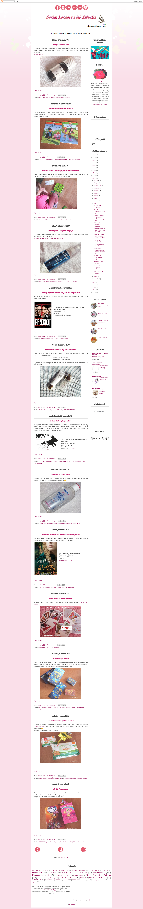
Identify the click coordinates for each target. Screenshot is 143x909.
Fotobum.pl (42, 647)
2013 (94, 290)
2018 (94, 175)
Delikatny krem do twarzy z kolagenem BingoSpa (48, 238)
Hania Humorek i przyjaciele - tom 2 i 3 (61, 109)
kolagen (48, 97)
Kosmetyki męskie (59, 281)
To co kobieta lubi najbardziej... (97, 363)
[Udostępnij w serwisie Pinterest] (65, 95)
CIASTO (105, 870)
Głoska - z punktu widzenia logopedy (100, 354)
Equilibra (65, 778)
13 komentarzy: (51, 775)
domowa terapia (48, 707)
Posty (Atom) (64, 857)
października (97, 185)
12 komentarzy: (51, 521)
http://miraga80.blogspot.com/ (52, 890)
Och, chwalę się (102, 329)
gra (51, 219)
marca (96, 203)
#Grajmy (41, 219)
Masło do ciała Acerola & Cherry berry (102, 313)
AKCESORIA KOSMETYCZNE (60, 870)
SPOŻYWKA (102, 878)
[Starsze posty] (83, 851)
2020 (94, 170)
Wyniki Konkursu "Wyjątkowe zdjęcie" (61, 598)
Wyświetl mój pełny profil (100, 104)
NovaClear (69, 523)
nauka (35, 710)
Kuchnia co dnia (96, 388)
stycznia (96, 279)
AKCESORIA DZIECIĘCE (40, 870)
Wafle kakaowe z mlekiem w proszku (103, 391)
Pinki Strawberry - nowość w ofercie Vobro (103, 367)
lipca (95, 193)
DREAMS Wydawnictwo (45, 587)
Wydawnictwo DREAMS (66, 560)
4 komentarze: (51, 157)
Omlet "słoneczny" (103, 337)
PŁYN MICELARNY (79, 523)
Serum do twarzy (80, 410)
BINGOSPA (42, 97)
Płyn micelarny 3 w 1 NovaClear (61, 474)
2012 (94, 292)
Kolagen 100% (38, 54)
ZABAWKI (75, 880)
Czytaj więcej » (38, 90)
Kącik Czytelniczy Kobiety (46, 338)
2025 (94, 157)
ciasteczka (83, 880)
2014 (94, 287)
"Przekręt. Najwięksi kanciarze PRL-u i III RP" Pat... (99, 230)
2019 (94, 173)
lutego (96, 276)
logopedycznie (80, 707)
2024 (94, 160)
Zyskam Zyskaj (96, 376)
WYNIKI (56, 647)
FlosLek (41, 410)
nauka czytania (76, 159)
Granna (55, 219)
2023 (94, 162)
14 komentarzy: (51, 407)
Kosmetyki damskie (64, 97)
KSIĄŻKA (68, 159)
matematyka (95, 880)
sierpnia (96, 190)
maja (95, 198)
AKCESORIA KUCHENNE (78, 870)
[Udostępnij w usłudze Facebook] (63, 95)
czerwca (96, 195)
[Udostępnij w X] (62, 95)
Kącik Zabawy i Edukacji (64, 219)
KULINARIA (82, 873)
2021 (94, 167)
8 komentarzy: (51, 645)
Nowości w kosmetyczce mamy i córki (103, 305)
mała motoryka (38, 463)
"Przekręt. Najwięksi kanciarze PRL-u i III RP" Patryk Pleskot (61, 293)
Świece (40, 882)
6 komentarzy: (51, 584)
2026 (94, 155)
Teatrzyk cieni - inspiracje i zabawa (61, 421)
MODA (91, 878)
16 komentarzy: (51, 95)
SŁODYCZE (48, 880)
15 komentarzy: (51, 458)
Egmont (48, 159)
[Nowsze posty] (37, 851)
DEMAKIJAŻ (43, 523)
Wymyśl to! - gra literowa (61, 658)
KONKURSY (49, 647)
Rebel (39, 710)
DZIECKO (42, 159)
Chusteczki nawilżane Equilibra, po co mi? (61, 721)
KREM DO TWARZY (71, 281)
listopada (96, 183)
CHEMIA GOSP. (94, 870)
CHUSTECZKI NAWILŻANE (47, 778)
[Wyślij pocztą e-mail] (59, 95)
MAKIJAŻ (83, 878)
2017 (94, 178)
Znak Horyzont (64, 338)
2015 (94, 284)
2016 (94, 282)
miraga (101, 81)
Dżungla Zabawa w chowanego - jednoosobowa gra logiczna (60, 170)
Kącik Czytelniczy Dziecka (57, 159)
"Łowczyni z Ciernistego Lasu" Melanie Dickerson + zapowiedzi (61, 534)
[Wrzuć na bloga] (60, 95)
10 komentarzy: (51, 217)
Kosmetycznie (55, 97)
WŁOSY (66, 880)
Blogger (89, 899)
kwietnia (96, 201)
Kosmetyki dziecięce (82, 778)
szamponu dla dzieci (40, 726)
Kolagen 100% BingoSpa (61, 45)
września (96, 188)
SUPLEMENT (37, 880)
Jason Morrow (68, 899)
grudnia (96, 180)
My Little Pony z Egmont (60, 789)
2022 (94, 165)
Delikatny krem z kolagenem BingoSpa (60, 231)
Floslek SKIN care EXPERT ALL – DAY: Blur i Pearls (61, 350)
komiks (67, 842)
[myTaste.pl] (71, 904)
